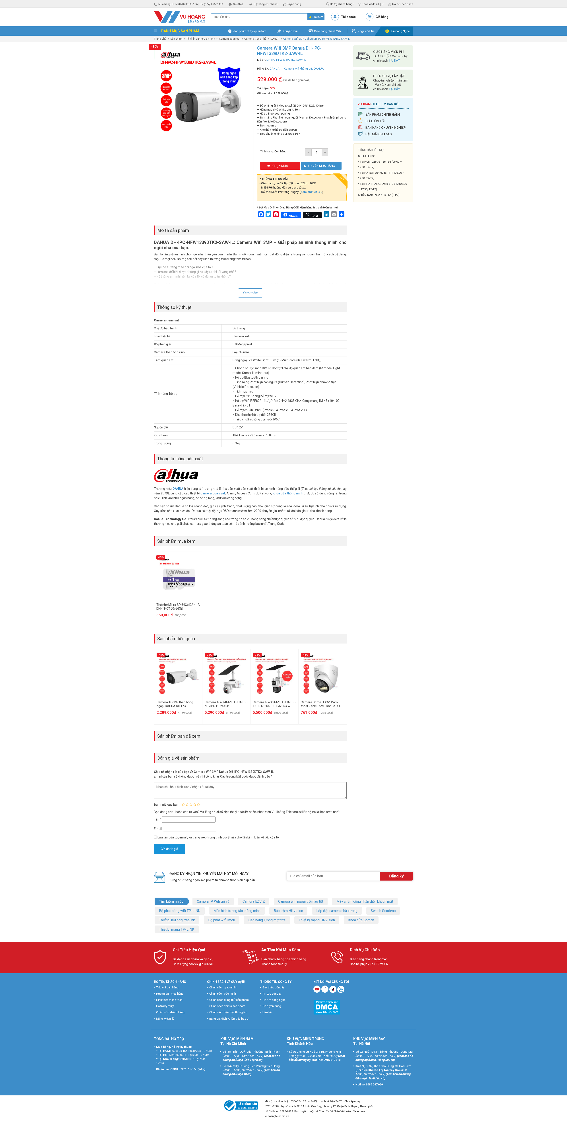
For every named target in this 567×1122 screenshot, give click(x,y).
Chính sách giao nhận (223, 987)
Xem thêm (250, 293)
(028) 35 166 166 (181, 1050)
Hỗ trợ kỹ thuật (165, 1006)
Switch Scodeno (383, 911)
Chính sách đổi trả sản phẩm (227, 1006)
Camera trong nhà (255, 38)
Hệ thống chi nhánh (266, 4)
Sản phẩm (176, 38)
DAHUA (274, 38)
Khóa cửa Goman (361, 920)
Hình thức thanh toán (169, 999)
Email (158, 828)
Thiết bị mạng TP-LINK (176, 929)
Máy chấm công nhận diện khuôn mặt (364, 901)
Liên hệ (267, 1012)
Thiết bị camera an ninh (200, 38)
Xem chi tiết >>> (311, 192)
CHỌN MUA (280, 166)
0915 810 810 (390, 183)
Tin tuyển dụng (271, 1006)
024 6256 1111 (384, 172)
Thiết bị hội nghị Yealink (177, 920)
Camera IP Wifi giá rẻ (213, 901)
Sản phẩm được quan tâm (249, 31)
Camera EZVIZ (254, 901)
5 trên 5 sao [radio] (198, 804)
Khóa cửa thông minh (288, 493)
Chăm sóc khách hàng (170, 1012)
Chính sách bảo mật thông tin (228, 1012)
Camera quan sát (229, 38)
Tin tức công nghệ (273, 999)
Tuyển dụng (294, 4)
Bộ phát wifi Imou (221, 920)
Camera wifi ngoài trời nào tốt (300, 901)
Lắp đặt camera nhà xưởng (336, 911)
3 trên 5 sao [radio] (190, 804)
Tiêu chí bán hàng (167, 987)
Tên (157, 819)
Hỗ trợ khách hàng (340, 4)
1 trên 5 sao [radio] (183, 804)
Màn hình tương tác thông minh (237, 911)
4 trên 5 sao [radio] (194, 804)
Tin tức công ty (271, 993)
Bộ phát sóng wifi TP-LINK (179, 911)
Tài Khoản (348, 17)
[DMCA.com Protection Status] (326, 1007)
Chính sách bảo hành (222, 993)
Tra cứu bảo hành (402, 4)
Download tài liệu (372, 4)
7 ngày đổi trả (366, 31)
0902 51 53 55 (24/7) (387, 194)
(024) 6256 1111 (179, 1054)
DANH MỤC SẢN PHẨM (179, 31)
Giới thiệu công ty (273, 987)
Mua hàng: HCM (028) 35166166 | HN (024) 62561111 (190, 4)
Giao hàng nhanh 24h (327, 31)
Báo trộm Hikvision (288, 911)
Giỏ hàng (382, 17)
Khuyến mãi (290, 31)
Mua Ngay (383, 292)
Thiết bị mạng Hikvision (317, 920)
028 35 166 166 (381, 161)
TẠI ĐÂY (394, 60)
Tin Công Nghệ (400, 31)
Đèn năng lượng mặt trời (266, 920)
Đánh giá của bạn (166, 804)
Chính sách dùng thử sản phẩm (229, 999)
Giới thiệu (238, 4)
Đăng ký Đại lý (165, 1018)
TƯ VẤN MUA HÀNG (321, 166)
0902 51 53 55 (188, 1069)
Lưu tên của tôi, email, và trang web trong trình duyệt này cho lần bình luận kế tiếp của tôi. (218, 837)
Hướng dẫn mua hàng (170, 993)
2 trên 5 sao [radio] (187, 804)
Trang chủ (160, 38)
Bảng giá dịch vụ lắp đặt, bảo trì (229, 1018)
